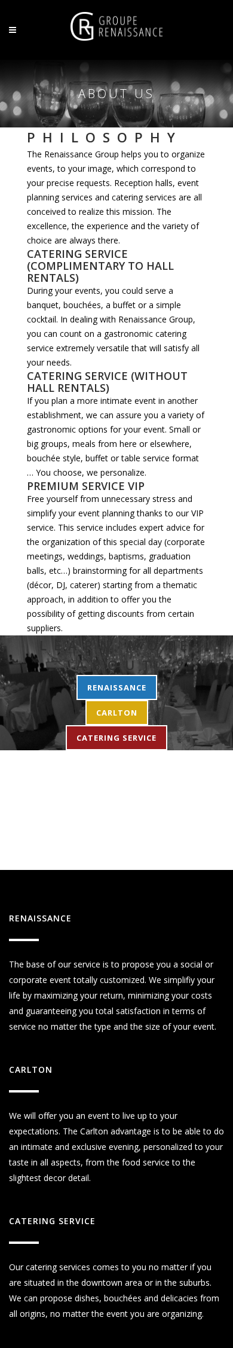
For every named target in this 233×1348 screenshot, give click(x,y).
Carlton (116, 712)
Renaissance (116, 687)
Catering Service (116, 737)
